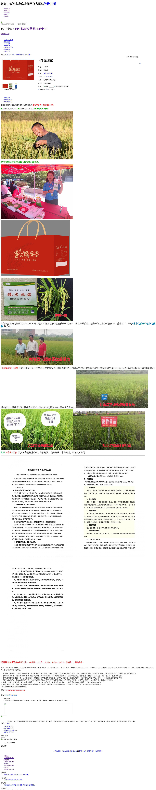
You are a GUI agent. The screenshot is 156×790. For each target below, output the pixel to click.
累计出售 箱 (48, 73)
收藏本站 (7, 10)
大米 (28, 54)
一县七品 (7, 43)
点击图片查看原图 (10, 89)
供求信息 (7, 49)
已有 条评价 (48, 76)
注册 (53, 3)
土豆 (44, 29)
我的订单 (7, 8)
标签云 (6, 14)
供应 (27, 29)
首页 (8, 54)
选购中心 (7, 12)
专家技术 (7, 45)
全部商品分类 (8, 40)
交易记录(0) (8, 101)
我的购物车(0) (5, 34)
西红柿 (19, 29)
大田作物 (19, 54)
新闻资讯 (7, 51)
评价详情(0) (8, 99)
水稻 (24, 54)
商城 (13, 54)
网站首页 (7, 42)
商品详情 (7, 98)
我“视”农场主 (8, 47)
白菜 (38, 29)
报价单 (6, 16)
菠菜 (32, 29)
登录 (47, 3)
